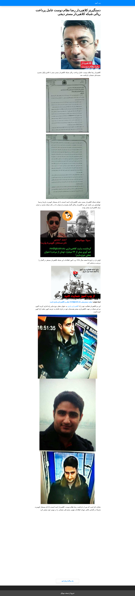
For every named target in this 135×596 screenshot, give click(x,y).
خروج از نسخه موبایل (67, 593)
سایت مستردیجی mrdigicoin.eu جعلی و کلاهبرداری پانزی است (71, 302)
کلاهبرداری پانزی (73, 306)
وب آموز (98, 3)
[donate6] (76, 299)
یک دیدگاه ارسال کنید (67, 581)
